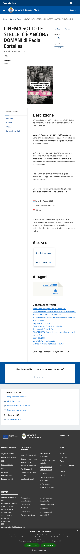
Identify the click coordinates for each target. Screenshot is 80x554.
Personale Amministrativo (6, 473)
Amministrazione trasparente (46, 499)
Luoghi (62, 471)
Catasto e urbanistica (28, 472)
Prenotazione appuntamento (26, 499)
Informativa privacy (47, 504)
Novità (12, 19)
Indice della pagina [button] (12, 112)
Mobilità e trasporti (27, 479)
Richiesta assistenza (28, 515)
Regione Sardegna (9, 3)
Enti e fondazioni (7, 464)
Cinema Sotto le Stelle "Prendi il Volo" (47, 326)
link (60, 541)
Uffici (3, 461)
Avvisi (19, 19)
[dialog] (40, 541)
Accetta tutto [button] (32, 545)
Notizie (62, 453)
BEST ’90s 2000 (39, 338)
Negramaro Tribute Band (42, 323)
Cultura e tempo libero (29, 459)
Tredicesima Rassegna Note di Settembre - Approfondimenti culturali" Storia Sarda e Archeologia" (54, 310)
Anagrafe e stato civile (29, 455)
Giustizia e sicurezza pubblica (47, 461)
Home (4, 19)
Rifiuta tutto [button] (48, 545)
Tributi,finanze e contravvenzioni (46, 468)
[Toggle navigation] (4, 10)
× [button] (77, 531)
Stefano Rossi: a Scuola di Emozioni (47, 314)
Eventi (62, 475)
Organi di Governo (7, 453)
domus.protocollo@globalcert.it (13, 527)
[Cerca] (75, 10)
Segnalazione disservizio (25, 506)
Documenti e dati (7, 479)
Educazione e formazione (45, 455)
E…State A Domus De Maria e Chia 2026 (48, 343)
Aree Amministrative (8, 457)
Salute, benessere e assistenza (47, 478)
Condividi (57, 29)
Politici (3, 468)
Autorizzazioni (45, 484)
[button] (39, 550)
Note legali (44, 508)
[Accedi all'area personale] (71, 3)
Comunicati (64, 457)
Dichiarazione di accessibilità (46, 513)
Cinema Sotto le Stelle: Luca (44, 340)
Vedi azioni (68, 29)
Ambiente (43, 473)
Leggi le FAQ (25, 511)
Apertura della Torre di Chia (43, 329)
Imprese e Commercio (28, 465)
